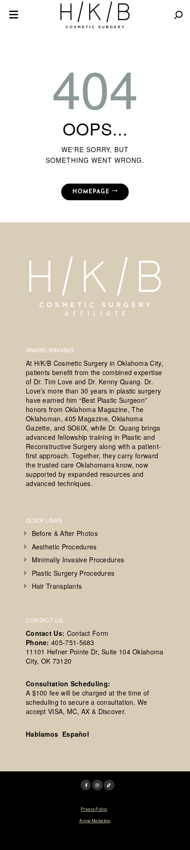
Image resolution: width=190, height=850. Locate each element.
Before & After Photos (65, 533)
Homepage (91, 192)
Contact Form (88, 633)
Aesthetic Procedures (64, 546)
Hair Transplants (57, 586)
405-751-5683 (73, 642)
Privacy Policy (94, 809)
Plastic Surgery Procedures (73, 573)
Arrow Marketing (95, 820)
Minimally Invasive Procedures (78, 559)
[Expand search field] (178, 14)
